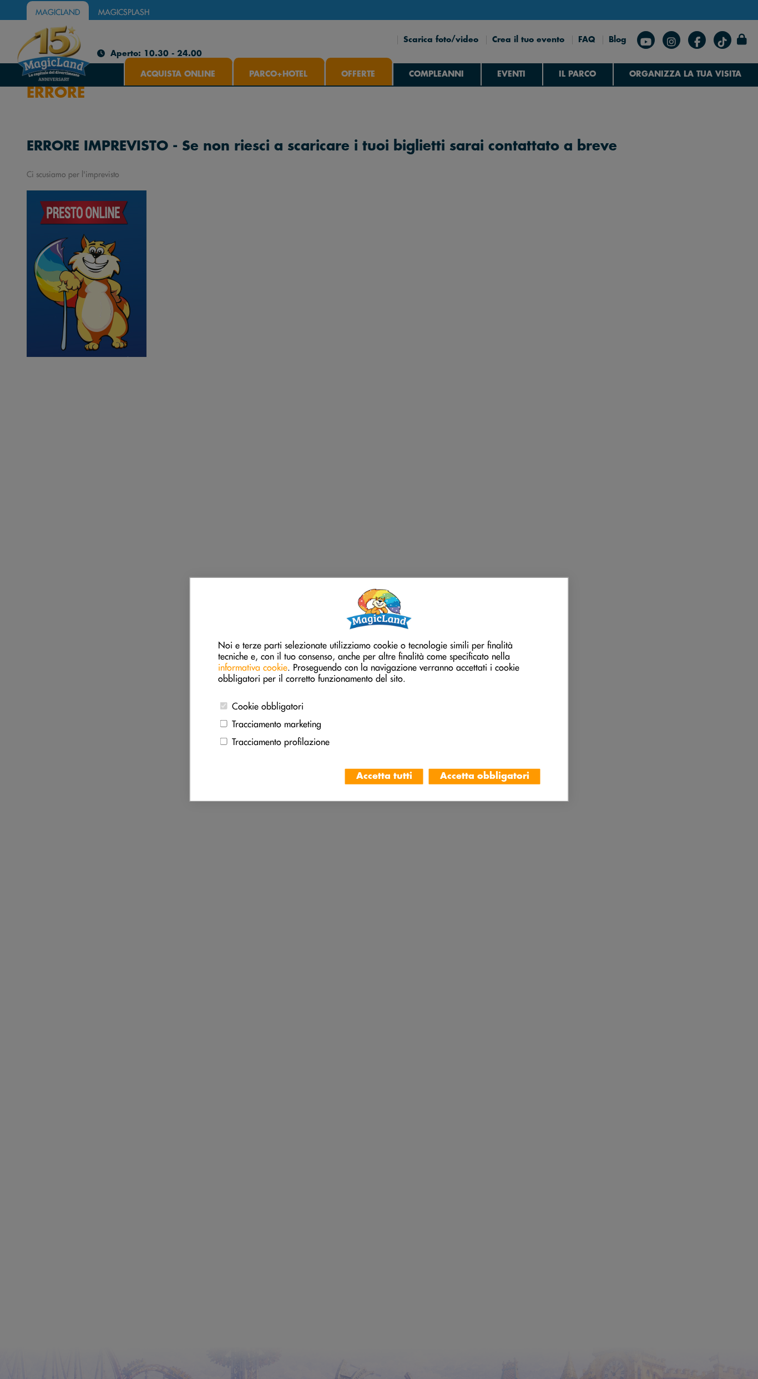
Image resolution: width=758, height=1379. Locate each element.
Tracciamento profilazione (281, 740)
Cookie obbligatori (268, 704)
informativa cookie (252, 665)
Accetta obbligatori (484, 776)
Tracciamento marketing (276, 722)
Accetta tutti (384, 776)
